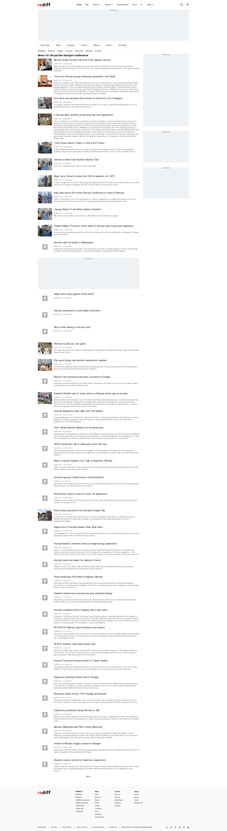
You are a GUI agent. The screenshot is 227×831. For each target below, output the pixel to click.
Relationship (138, 803)
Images (60, 51)
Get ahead (122, 45)
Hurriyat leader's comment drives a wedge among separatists (85, 543)
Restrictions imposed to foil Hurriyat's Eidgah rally (79, 510)
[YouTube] (184, 827)
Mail (86, 5)
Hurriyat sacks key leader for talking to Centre (77, 560)
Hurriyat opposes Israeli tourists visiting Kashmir (79, 477)
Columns (69, 51)
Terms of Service (81, 827)
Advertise (54, 827)
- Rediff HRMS (79, 806)
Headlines (42, 51)
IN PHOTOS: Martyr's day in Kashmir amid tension (79, 627)
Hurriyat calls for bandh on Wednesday (73, 242)
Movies (97, 45)
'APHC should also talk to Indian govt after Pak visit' (80, 444)
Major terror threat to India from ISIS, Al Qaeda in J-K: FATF (84, 176)
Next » (88, 776)
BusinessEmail (123, 5)
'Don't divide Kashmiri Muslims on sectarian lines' (79, 427)
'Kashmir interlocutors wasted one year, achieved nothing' (83, 593)
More (149, 5)
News (95, 5)
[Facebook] (175, 827)
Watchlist (118, 803)
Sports (109, 45)
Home (79, 5)
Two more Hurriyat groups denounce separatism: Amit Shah (84, 76)
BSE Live (117, 794)
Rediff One (78, 797)
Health (136, 794)
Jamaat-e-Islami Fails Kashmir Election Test (76, 159)
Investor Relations (98, 827)
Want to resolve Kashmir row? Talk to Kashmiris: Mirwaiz (83, 460)
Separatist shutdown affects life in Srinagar (76, 677)
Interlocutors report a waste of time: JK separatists (80, 494)
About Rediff (42, 827)
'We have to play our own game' (70, 343)
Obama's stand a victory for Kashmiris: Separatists (80, 760)
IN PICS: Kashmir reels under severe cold (74, 644)
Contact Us (113, 827)
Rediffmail (78, 794)
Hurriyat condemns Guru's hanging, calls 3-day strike (80, 610)
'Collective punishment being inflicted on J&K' (77, 710)
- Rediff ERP (79, 811)
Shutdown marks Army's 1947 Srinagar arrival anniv (80, 693)
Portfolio (117, 806)
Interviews (79, 51)
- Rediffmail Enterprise (82, 800)
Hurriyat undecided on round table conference (77, 310)
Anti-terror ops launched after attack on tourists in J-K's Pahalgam (88, 98)
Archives (98, 51)
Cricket (84, 45)
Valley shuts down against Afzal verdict (74, 294)
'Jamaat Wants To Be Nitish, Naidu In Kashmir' (78, 209)
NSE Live (117, 797)
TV (141, 5)
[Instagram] (180, 827)
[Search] (181, 5)
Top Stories (45, 45)
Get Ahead (98, 808)
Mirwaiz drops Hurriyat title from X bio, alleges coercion (82, 60)
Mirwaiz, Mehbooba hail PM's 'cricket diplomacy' (78, 727)
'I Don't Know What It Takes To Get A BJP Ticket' (79, 143)
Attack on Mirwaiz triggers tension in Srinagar (77, 743)
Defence (51, 51)
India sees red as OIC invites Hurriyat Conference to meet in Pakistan (89, 192)
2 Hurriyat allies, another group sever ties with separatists (83, 115)
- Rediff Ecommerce (81, 803)
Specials (89, 51)
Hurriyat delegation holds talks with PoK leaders (78, 411)
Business (71, 45)
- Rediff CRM (79, 808)
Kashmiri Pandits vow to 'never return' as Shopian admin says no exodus (91, 393)
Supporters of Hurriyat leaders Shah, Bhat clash (78, 527)
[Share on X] (171, 827)
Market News (119, 800)
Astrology (98, 814)
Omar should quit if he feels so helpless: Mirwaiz (78, 576)
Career (136, 800)
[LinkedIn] (188, 827)
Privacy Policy (66, 827)
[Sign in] (187, 5)
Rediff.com (130, 827)
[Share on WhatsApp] (167, 827)
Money (108, 5)
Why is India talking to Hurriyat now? (72, 327)
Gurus (134, 5)
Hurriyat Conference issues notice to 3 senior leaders (81, 660)
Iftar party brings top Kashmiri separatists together (80, 360)
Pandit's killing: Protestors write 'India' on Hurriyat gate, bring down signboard (93, 226)
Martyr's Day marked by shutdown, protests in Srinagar (82, 377)
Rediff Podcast (100, 817)
